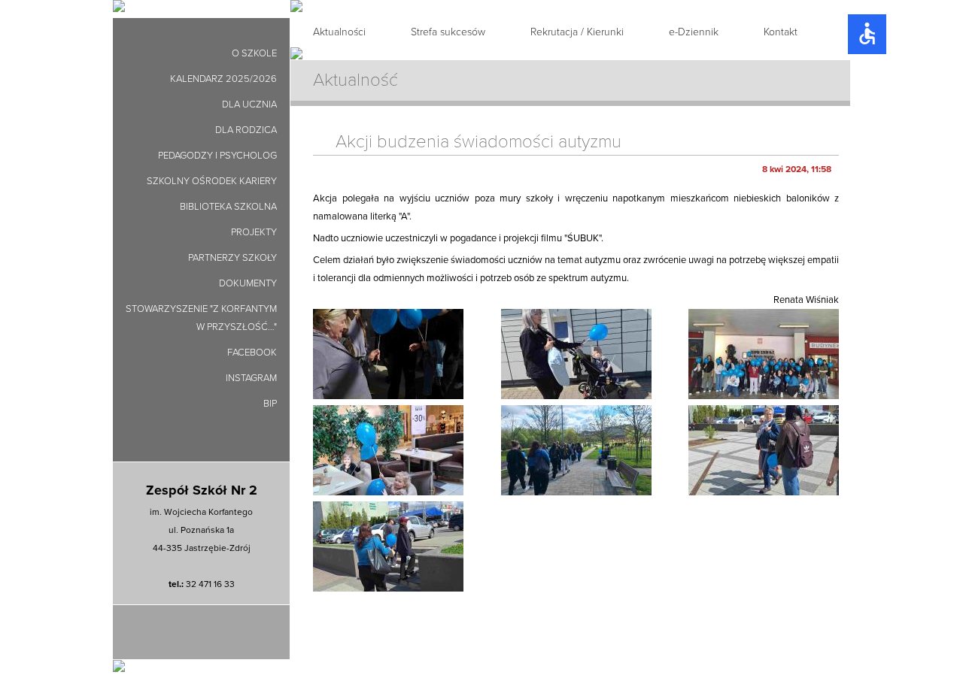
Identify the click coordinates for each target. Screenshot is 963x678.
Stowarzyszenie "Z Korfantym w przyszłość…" (201, 318)
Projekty (254, 232)
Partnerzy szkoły (232, 258)
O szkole (254, 53)
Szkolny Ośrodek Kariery (212, 181)
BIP (270, 404)
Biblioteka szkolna (228, 207)
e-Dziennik (693, 32)
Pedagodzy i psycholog (217, 156)
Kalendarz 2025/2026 (223, 79)
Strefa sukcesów (448, 32)
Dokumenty (248, 283)
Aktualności (339, 32)
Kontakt (780, 32)
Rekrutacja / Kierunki (577, 32)
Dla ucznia (249, 104)
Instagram (251, 378)
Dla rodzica (246, 130)
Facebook (252, 353)
